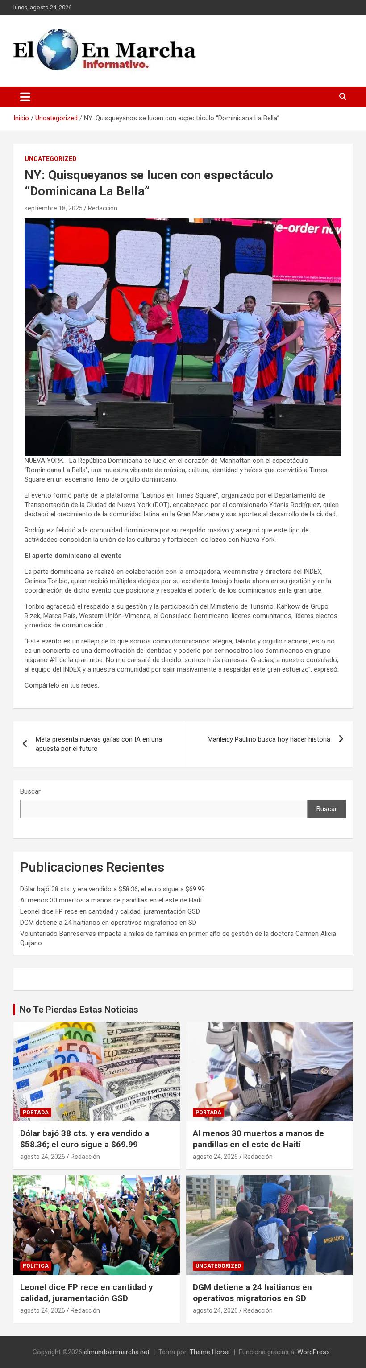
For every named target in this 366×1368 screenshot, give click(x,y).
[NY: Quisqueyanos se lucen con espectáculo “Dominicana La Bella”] (183, 223)
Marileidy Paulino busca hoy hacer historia (269, 739)
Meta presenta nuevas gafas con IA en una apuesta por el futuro (99, 744)
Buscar (30, 791)
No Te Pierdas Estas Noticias (79, 1009)
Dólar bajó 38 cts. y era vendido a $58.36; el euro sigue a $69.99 (112, 889)
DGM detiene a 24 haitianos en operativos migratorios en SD (108, 923)
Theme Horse (210, 1352)
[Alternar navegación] (25, 97)
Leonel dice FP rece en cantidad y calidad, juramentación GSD (110, 911)
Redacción (102, 208)
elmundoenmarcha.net (117, 1352)
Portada (36, 1112)
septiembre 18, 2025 (54, 208)
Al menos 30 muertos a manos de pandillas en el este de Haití (111, 900)
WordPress (313, 1352)
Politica (36, 1266)
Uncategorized (51, 158)
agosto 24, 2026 (42, 1156)
